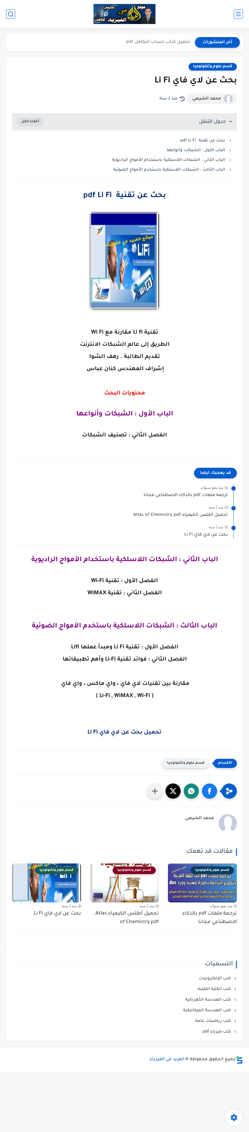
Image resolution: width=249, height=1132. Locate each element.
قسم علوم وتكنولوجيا (212, 66)
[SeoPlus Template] (239, 1060)
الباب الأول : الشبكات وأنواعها (196, 150)
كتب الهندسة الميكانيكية (207, 1010)
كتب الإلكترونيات (215, 978)
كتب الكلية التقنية (215, 989)
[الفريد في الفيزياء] (125, 14)
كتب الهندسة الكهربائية (208, 1000)
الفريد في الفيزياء (167, 1059)
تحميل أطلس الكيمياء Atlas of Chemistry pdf (180, 515)
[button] (209, 791)
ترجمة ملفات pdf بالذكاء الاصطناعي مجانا (186, 495)
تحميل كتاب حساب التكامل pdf (158, 42)
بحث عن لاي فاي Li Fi (206, 535)
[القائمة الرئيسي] (238, 14)
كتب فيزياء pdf (217, 1032)
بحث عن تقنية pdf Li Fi (202, 140)
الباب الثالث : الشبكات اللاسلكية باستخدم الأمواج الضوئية (169, 170)
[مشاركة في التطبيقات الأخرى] (154, 791)
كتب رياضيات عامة (213, 1021)
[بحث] (10, 14)
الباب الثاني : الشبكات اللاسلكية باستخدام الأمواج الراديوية (168, 160)
